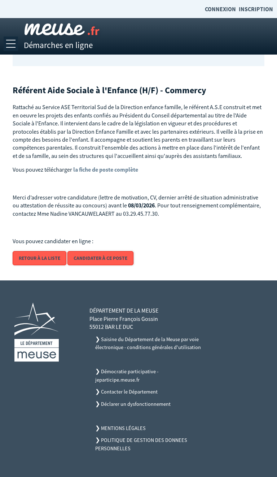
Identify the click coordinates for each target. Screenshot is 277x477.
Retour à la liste (39, 258)
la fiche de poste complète (105, 169)
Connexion (220, 9)
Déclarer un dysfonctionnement (136, 404)
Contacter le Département (129, 391)
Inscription (256, 9)
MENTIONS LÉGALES (123, 428)
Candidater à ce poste (100, 258)
